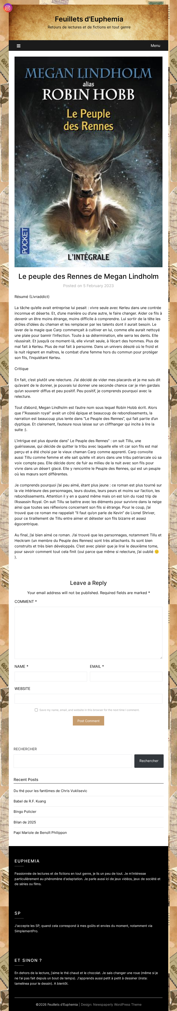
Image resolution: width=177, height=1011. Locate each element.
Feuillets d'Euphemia (89, 19)
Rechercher (25, 749)
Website (22, 688)
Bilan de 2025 (25, 822)
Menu (155, 45)
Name (21, 666)
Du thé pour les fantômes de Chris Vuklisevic (50, 791)
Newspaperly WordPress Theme (117, 1004)
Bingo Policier (25, 811)
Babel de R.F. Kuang (30, 801)
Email (97, 666)
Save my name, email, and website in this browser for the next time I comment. (89, 710)
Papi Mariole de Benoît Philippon (40, 832)
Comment (26, 601)
